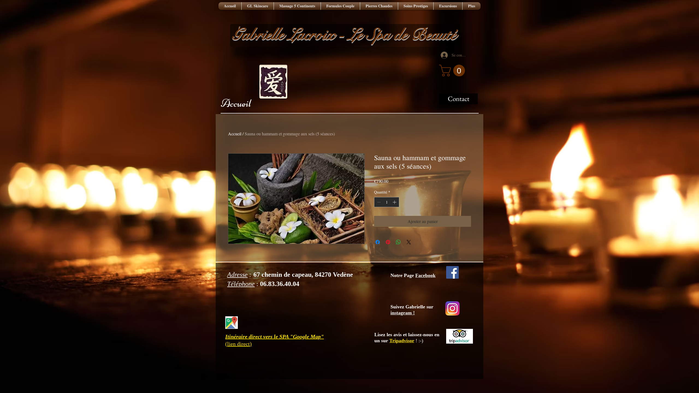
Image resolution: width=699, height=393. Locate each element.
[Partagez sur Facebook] (377, 242)
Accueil (236, 103)
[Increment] (395, 202)
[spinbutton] (387, 202)
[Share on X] (408, 242)
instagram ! (402, 312)
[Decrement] (378, 202)
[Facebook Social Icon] (452, 272)
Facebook (425, 275)
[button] (453, 70)
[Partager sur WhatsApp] (398, 242)
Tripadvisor (401, 340)
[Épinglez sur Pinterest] (388, 242)
